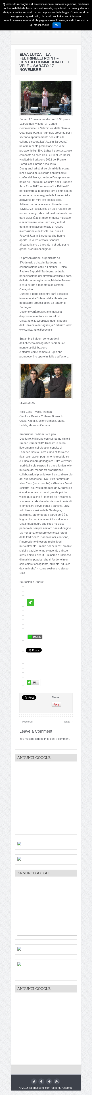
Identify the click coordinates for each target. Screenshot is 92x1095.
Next (68, 721)
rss (57, 1081)
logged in (40, 738)
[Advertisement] (50, 792)
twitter (34, 1081)
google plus (49, 1081)
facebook (41, 1081)
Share (55, 697)
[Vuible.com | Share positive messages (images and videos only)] (30, 606)
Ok (56, 25)
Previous (26, 721)
